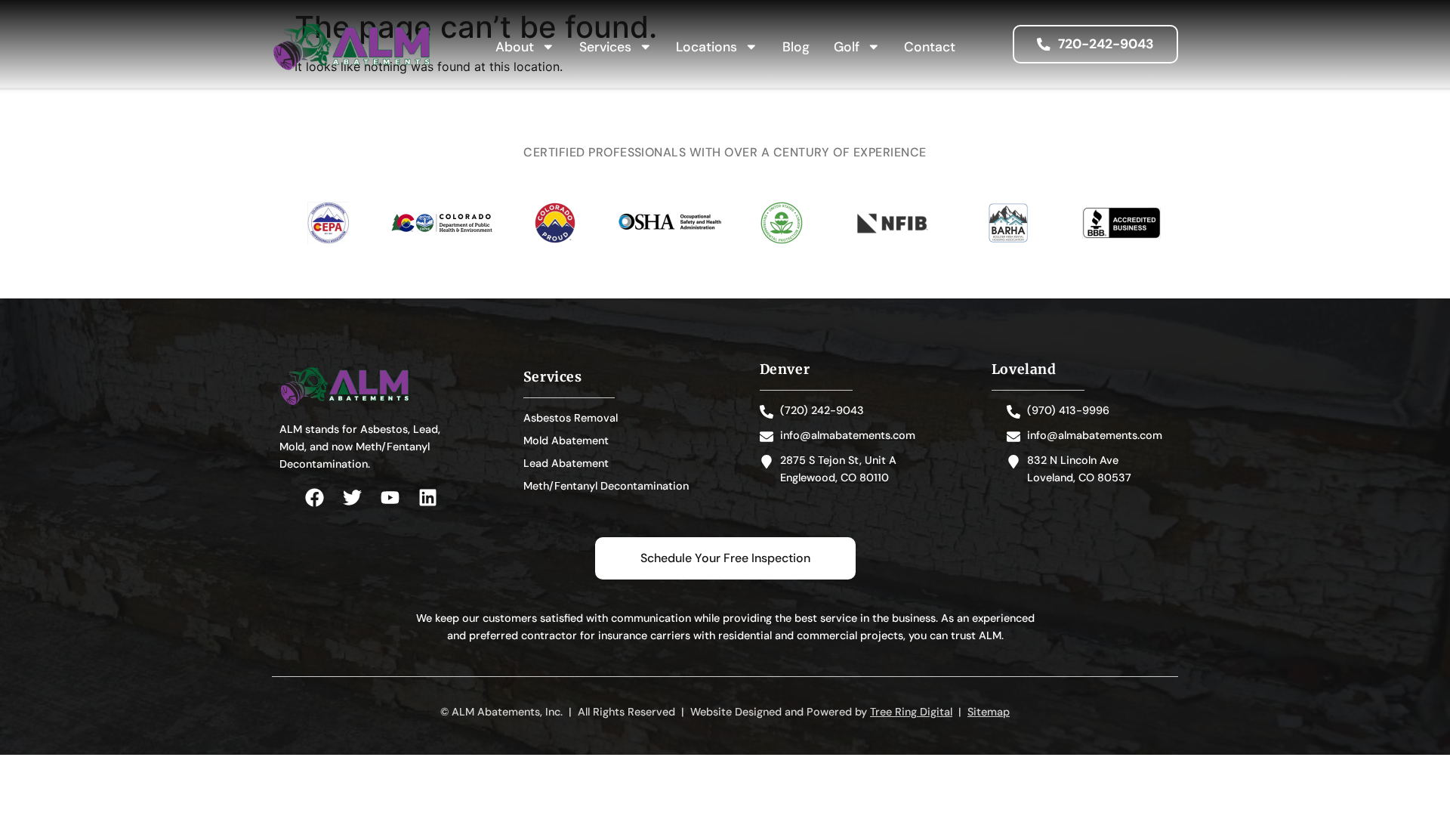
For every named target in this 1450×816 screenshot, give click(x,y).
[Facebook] (314, 497)
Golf (846, 47)
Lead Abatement (566, 463)
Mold (291, 446)
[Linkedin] (427, 497)
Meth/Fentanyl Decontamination (606, 486)
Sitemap (988, 712)
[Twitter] (352, 497)
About (514, 47)
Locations (706, 47)
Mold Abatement (566, 440)
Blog (796, 47)
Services (605, 47)
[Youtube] (390, 497)
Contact (929, 47)
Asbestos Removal (570, 418)
